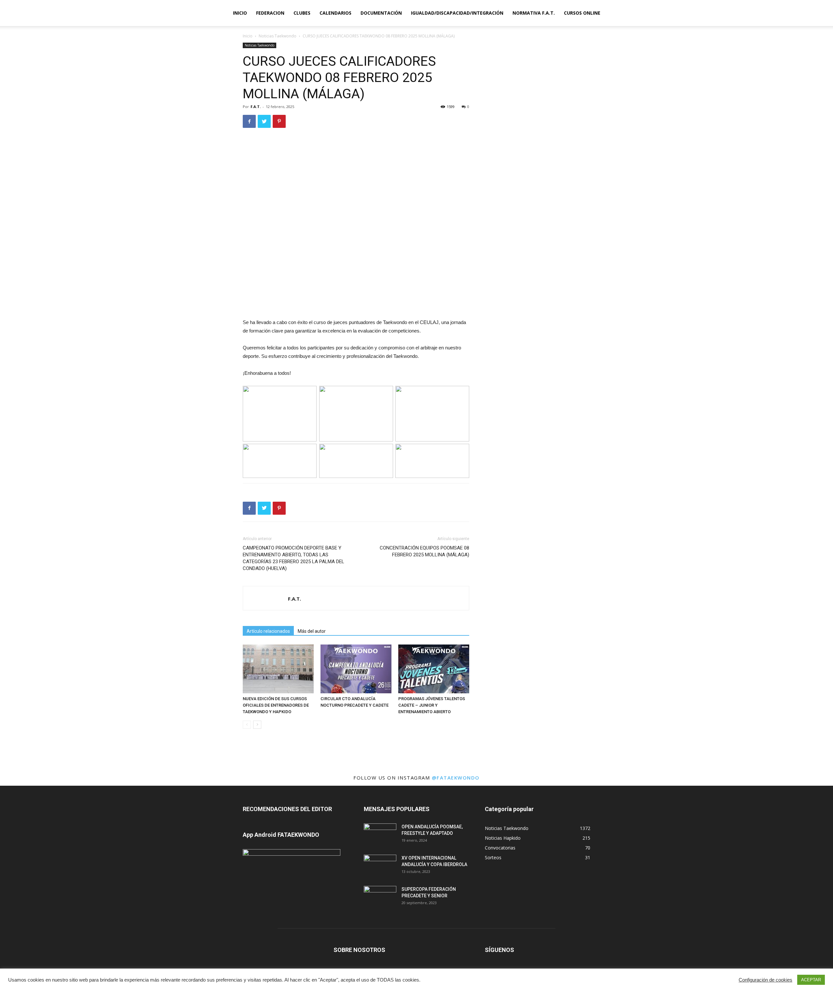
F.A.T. (256, 106)
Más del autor (312, 631)
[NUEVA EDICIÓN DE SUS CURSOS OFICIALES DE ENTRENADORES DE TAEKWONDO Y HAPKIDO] (278, 669)
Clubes (302, 13)
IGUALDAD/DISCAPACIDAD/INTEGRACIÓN (457, 13)
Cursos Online (582, 13)
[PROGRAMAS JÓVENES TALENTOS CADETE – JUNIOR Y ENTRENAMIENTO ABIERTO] (433, 669)
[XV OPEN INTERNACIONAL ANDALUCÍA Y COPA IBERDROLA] (380, 866)
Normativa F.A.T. (533, 13)
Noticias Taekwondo (277, 36)
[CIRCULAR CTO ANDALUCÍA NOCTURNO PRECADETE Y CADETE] (356, 669)
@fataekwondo (456, 777)
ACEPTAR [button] (811, 979)
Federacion (270, 13)
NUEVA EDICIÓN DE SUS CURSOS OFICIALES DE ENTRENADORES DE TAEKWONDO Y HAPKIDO (276, 705)
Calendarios (335, 13)
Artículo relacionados (268, 631)
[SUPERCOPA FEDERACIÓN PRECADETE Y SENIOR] (380, 897)
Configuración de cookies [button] (765, 980)
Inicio (240, 13)
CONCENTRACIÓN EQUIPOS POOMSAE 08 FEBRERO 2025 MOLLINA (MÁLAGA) (424, 551)
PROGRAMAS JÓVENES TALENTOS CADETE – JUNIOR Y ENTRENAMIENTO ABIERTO (431, 705)
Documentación (381, 13)
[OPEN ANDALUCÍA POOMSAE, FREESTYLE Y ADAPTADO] (380, 834)
